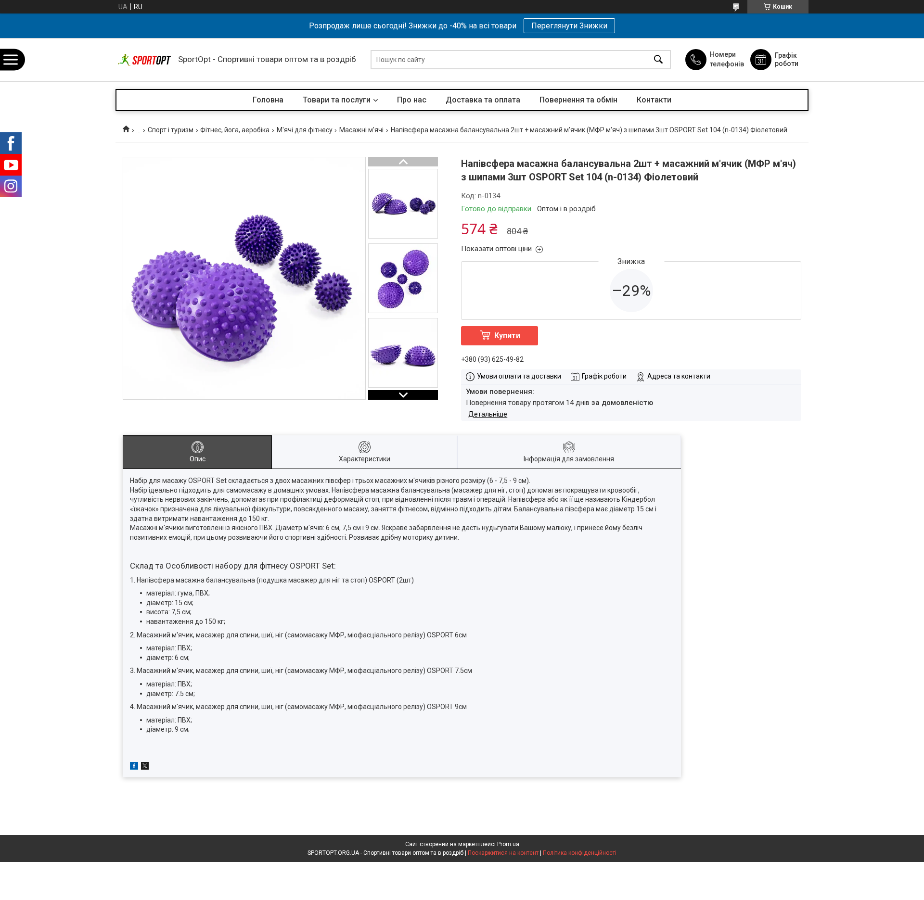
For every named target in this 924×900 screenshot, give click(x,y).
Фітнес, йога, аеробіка (235, 130)
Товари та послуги (337, 99)
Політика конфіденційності (579, 852)
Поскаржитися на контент (503, 852)
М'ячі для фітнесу (305, 130)
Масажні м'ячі (361, 130)
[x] (145, 767)
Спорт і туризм (170, 130)
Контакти (654, 99)
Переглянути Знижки (569, 25)
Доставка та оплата (483, 99)
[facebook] (134, 767)
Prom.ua (508, 844)
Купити (507, 335)
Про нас (411, 99)
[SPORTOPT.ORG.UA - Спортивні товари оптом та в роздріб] (144, 60)
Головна (268, 99)
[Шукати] (658, 60)
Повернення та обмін (578, 99)
